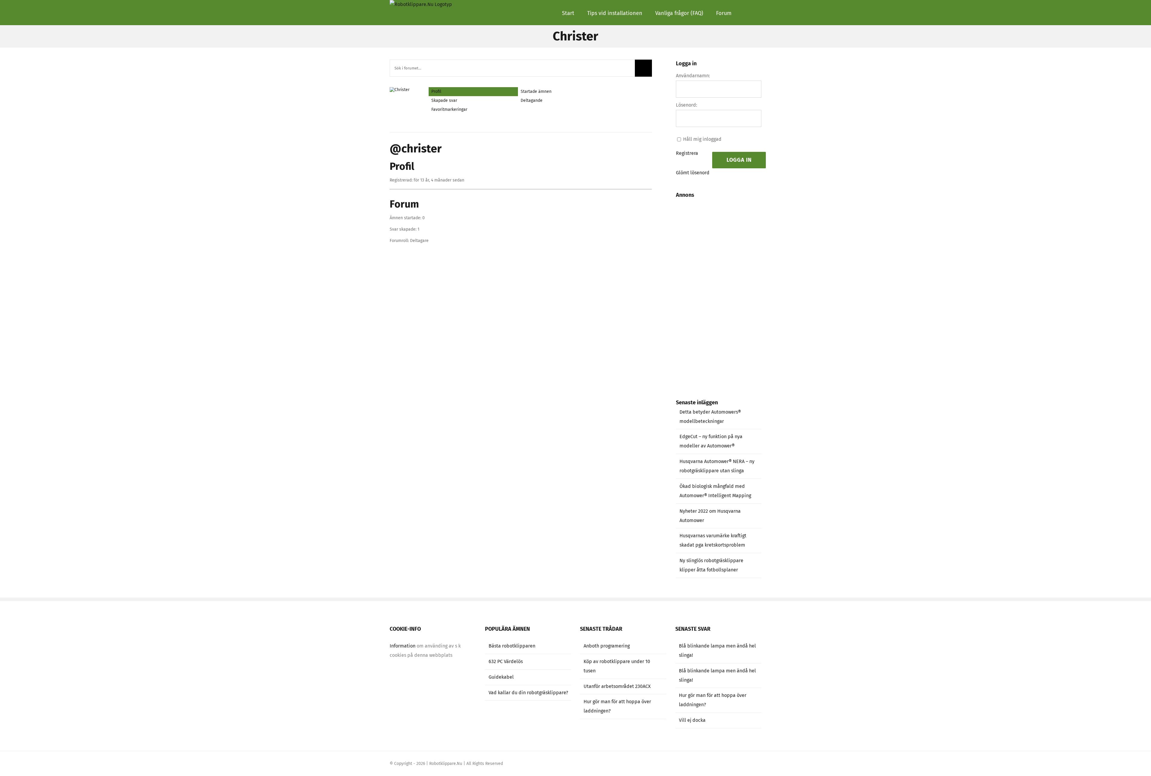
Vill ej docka (692, 720)
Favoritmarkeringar (449, 109)
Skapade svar (444, 100)
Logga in (739, 160)
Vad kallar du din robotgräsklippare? (528, 692)
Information (402, 646)
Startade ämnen (536, 91)
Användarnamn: (693, 75)
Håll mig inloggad (702, 139)
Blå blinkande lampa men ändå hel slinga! (717, 650)
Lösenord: (686, 105)
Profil (436, 91)
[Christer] (405, 89)
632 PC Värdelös (506, 661)
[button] (746, 12)
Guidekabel (501, 677)
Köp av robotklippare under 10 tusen (617, 666)
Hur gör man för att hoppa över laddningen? (617, 706)
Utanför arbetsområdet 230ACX (617, 686)
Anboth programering (607, 646)
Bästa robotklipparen (512, 646)
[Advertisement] (724, 292)
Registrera (687, 153)
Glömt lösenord (692, 173)
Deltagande (532, 100)
